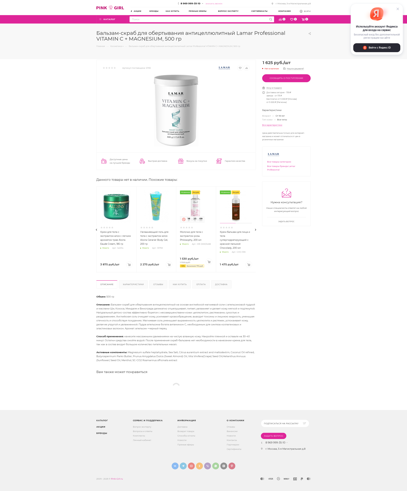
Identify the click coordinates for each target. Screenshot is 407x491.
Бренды (101, 433)
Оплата (201, 284)
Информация (186, 420)
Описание (106, 284)
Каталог (102, 420)
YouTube (191, 466)
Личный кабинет (142, 440)
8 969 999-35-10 (190, 3)
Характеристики (133, 284)
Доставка (221, 284)
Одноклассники (199, 466)
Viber (207, 466)
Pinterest (231, 466)
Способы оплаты (186, 435)
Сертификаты (234, 449)
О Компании (235, 420)
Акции (100, 426)
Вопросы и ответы (142, 431)
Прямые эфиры (185, 444)
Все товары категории (279, 161)
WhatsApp (215, 466)
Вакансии (232, 431)
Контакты (232, 440)
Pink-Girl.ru (117, 478)
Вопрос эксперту (142, 426)
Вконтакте (175, 466)
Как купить (180, 284)
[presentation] (96, 230)
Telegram (183, 466)
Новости (181, 440)
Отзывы (158, 284)
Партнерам (233, 444)
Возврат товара (185, 431)
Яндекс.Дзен (223, 466)
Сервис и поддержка (147, 420)
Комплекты (139, 435)
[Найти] (270, 19)
